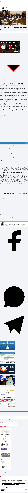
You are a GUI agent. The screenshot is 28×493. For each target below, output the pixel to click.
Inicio (2, 3)
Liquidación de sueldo (15, 483)
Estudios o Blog (8, 482)
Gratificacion (12, 482)
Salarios (2, 6)
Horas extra (15, 482)
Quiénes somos (2, 490)
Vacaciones (3, 17)
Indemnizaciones (6, 483)
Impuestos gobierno (19, 482)
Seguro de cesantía (13, 484)
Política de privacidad (3, 489)
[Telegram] (14, 324)
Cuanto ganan (22, 481)
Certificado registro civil (12, 481)
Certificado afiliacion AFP (5, 9)
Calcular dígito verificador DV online (7, 13)
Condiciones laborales (18, 481)
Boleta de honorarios (14, 480)
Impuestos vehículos (5, 8)
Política (19, 483)
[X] (14, 268)
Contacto (2, 488)
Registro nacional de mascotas (7, 484)
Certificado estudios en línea (6, 14)
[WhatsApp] (14, 296)
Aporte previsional (4, 7)
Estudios (5, 482)
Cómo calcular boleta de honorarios (7, 12)
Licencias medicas (10, 483)
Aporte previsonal (8, 480)
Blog (11, 480)
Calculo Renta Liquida (19, 480)
